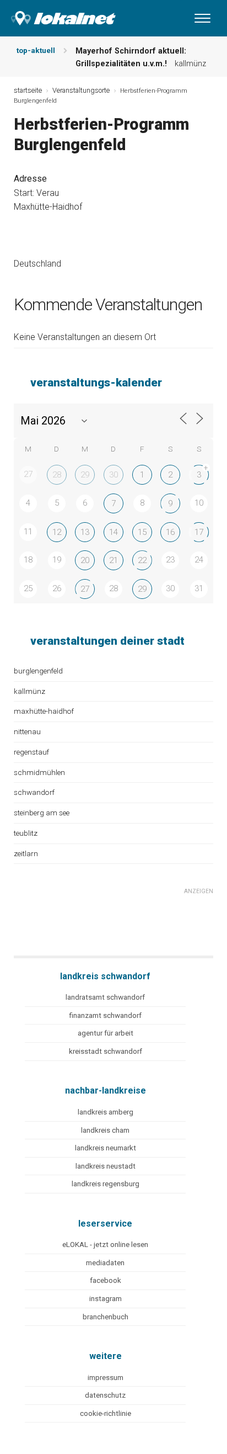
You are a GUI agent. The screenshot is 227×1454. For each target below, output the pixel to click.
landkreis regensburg (105, 1184)
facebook (105, 1280)
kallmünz (29, 691)
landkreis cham (105, 1130)
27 (84, 589)
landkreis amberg (105, 1112)
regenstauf (31, 751)
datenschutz (105, 1395)
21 (113, 560)
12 (56, 532)
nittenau (27, 731)
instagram (105, 1298)
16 (170, 532)
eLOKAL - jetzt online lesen (105, 1244)
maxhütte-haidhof (44, 711)
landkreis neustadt (105, 1166)
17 (198, 532)
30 (113, 475)
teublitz (25, 833)
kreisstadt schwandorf (105, 1051)
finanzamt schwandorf (105, 1015)
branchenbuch (105, 1317)
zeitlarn (26, 853)
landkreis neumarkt (105, 1148)
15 (142, 532)
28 (56, 475)
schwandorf (34, 792)
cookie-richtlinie (105, 1413)
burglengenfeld (38, 670)
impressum (105, 1377)
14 (113, 532)
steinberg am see (41, 812)
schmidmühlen (39, 772)
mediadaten (105, 1263)
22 (142, 560)
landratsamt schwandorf (105, 997)
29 (84, 475)
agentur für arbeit (105, 1033)
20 (84, 560)
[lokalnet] (58, 15)
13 (84, 532)
